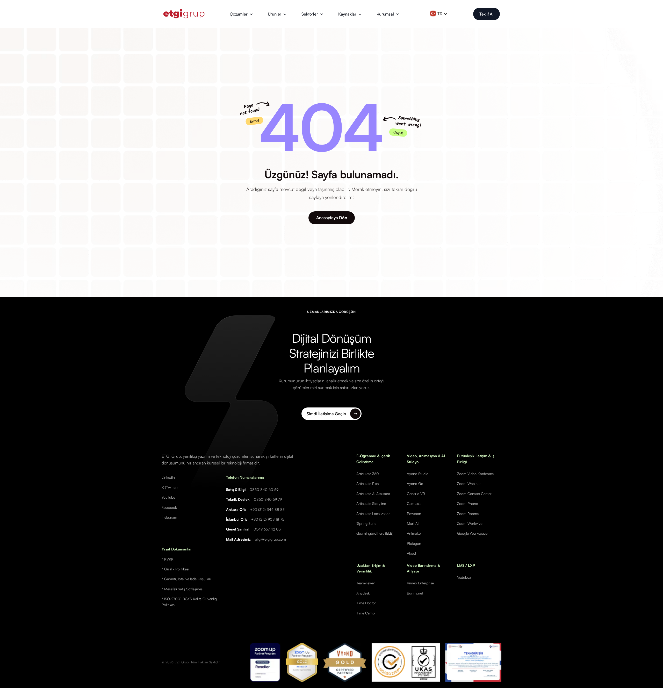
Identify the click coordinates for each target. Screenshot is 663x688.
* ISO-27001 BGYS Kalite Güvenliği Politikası (190, 602)
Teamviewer (365, 583)
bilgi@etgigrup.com (270, 539)
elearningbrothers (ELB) (374, 533)
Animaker (414, 533)
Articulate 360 (367, 473)
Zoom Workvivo (469, 523)
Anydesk (363, 593)
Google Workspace (472, 533)
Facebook (169, 507)
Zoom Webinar (469, 483)
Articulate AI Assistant (373, 493)
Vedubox (464, 577)
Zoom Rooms (468, 513)
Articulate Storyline (371, 503)
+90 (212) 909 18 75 (267, 519)
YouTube (168, 497)
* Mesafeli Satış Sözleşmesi (182, 589)
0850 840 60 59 (264, 489)
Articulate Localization (373, 513)
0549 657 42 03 (267, 529)
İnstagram (169, 517)
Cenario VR (416, 493)
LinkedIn (168, 477)
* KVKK (168, 559)
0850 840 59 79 (268, 499)
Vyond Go (415, 483)
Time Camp (365, 613)
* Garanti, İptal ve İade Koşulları (186, 579)
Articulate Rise (367, 483)
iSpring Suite (366, 523)
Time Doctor (366, 603)
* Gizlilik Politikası (175, 569)
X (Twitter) (170, 487)
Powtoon (414, 513)
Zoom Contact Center (474, 493)
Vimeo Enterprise (420, 583)
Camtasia (414, 503)
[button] (241, 14)
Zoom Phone (467, 503)
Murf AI (413, 523)
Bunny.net (415, 593)
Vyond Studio (417, 473)
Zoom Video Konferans (475, 473)
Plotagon (414, 543)
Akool (411, 553)
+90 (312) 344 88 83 (267, 509)
